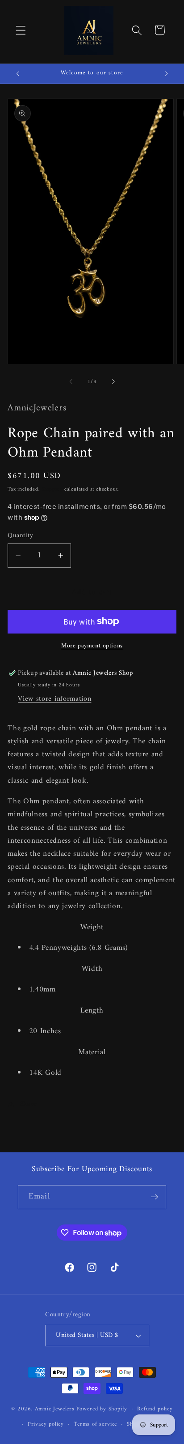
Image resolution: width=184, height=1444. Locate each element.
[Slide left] (71, 382)
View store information (54, 699)
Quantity (20, 535)
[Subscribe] (154, 1197)
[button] (20, 30)
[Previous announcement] (17, 73)
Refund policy (154, 1409)
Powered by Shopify (102, 1409)
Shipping (52, 489)
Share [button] (28, 1104)
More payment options (92, 646)
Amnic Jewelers (55, 1409)
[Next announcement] (166, 73)
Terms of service (95, 1424)
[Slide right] (113, 382)
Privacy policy (46, 1424)
